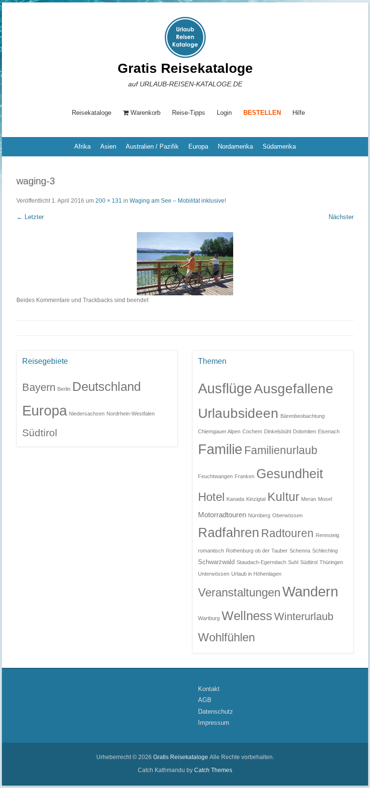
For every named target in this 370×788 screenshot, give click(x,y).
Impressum (213, 722)
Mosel (325, 499)
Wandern (310, 591)
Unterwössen (213, 574)
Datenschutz (215, 711)
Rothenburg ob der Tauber (257, 550)
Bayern (38, 387)
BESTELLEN (262, 112)
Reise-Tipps (188, 112)
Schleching (325, 550)
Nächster (341, 217)
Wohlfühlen (226, 637)
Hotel (211, 496)
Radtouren (287, 533)
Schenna (300, 550)
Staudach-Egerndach (261, 562)
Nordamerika (235, 146)
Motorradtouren (222, 515)
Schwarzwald (216, 562)
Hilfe (298, 112)
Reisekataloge (91, 112)
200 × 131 (108, 200)
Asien (108, 146)
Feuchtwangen (215, 476)
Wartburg (209, 618)
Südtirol (39, 432)
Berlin (63, 389)
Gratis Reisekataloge (185, 68)
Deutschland (106, 386)
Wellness (247, 615)
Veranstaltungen (239, 592)
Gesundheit (289, 473)
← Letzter (30, 217)
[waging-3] (185, 263)
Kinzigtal (255, 499)
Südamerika (279, 146)
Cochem (252, 431)
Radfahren (228, 532)
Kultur (283, 496)
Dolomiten (304, 431)
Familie (220, 449)
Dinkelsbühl (277, 431)
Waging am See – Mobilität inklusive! (178, 200)
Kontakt (209, 688)
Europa (198, 146)
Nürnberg (259, 515)
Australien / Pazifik (152, 146)
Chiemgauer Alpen (219, 431)
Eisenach (329, 431)
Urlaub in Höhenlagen (256, 574)
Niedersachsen (87, 413)
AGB (204, 700)
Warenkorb (145, 112)
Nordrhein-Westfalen (130, 413)
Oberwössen (287, 515)
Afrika (82, 146)
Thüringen (331, 562)
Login (224, 112)
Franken (244, 476)
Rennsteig (327, 535)
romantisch (211, 550)
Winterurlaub (303, 616)
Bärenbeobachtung (302, 416)
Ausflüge (225, 388)
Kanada (235, 499)
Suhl (293, 562)
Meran (308, 499)
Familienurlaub (280, 450)
